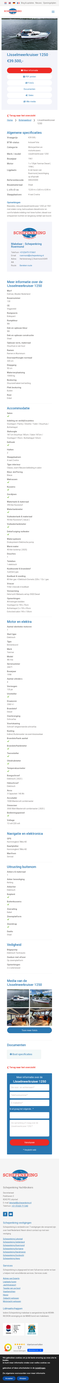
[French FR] (18, 3)
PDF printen (31, 76)
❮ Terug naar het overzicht (21, 115)
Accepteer (9, 1378)
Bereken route (26, 265)
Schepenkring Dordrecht (13, 1255)
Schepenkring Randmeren (14, 1252)
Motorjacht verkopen (12, 1301)
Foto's (31, 83)
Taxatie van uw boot (11, 1288)
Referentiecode (15, 180)
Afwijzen (22, 1378)
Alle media (31, 101)
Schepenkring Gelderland (14, 1242)
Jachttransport (9, 1285)
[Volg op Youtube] (11, 1214)
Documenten (29, 89)
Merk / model (14, 154)
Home (10, 120)
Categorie (12, 147)
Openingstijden (49, 3)
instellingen (40, 1368)
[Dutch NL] (5, 3)
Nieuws (38, 3)
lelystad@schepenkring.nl (20, 1203)
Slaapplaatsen (14, 194)
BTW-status (13, 142)
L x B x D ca (13, 189)
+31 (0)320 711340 (20, 1206)
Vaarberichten (9, 1291)
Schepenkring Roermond (14, 1245)
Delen (30, 95)
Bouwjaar (12, 158)
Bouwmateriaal (15, 185)
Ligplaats (11, 170)
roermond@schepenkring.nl (32, 255)
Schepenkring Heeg (11, 1258)
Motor (10, 163)
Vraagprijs (12, 137)
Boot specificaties (22, 1054)
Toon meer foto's (29, 1030)
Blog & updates (27, 3)
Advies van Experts (11, 1278)
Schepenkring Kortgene (13, 1249)
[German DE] (14, 3)
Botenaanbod (25, 120)
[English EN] (10, 3)
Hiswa (5, 1295)
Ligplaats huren (9, 1282)
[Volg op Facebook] (5, 1214)
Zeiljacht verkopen (11, 1298)
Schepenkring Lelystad (13, 1239)
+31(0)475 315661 (28, 252)
